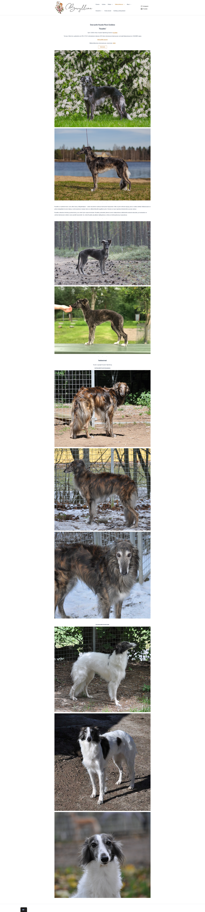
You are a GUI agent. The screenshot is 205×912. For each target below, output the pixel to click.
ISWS (114, 43)
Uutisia (103, 4)
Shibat (109, 4)
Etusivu (97, 4)
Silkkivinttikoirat (119, 4)
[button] (112, 4)
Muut (128, 4)
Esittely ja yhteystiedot (119, 11)
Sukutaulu (102, 47)
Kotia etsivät (108, 11)
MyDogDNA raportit (102, 39)
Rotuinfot (98, 11)
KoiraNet (115, 32)
